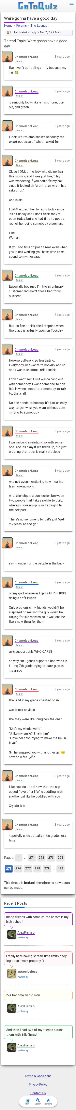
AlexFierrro (26, 932)
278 (37, 868)
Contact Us (38, 1093)
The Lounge (38, 26)
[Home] (38, 6)
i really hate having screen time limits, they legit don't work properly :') (36, 958)
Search (38, 1104)
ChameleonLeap (27, 57)
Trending (48, 1104)
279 (47, 868)
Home (8, 26)
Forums (21, 26)
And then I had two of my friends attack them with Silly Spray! (34, 1032)
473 (60, 868)
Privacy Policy (38, 1084)
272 (41, 857)
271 (32, 857)
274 (60, 857)
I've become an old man (23, 995)
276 (18, 868)
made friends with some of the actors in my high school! (37, 919)
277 (28, 868)
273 (51, 857)
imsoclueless (27, 972)
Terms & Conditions (38, 1076)
